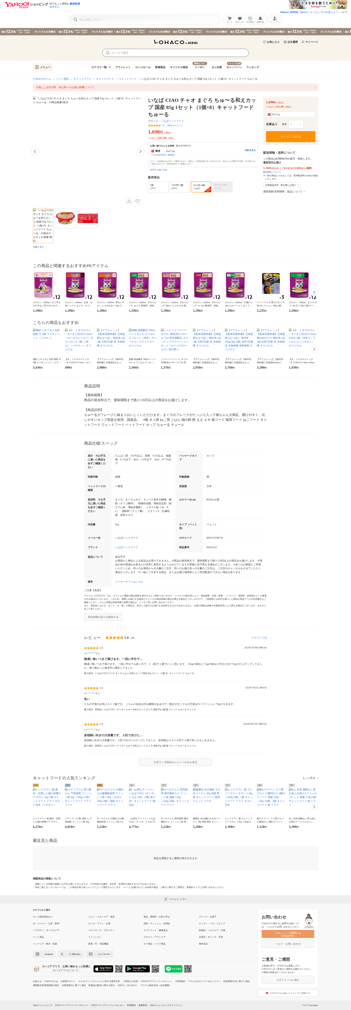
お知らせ (37, 981)
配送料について (272, 172)
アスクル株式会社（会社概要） (156, 985)
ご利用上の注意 (130, 981)
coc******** (90, 653)
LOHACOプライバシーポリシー (156, 981)
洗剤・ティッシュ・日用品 (157, 923)
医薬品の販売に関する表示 (101, 985)
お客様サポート (68, 981)
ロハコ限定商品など (43, 917)
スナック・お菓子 (207, 917)
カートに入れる (290, 136)
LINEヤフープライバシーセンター (107, 1005)
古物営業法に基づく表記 (74, 985)
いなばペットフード (172, 121)
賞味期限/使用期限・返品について (282, 191)
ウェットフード (128, 79)
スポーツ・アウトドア (154, 937)
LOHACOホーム (42, 79)
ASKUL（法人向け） (127, 985)
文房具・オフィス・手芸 (211, 937)
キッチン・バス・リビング (212, 923)
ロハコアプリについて (65, 970)
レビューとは (259, 637)
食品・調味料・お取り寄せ (157, 917)
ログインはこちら (158, 169)
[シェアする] (129, 201)
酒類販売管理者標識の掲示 (46, 985)
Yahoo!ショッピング (42, 1005)
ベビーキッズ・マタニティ (101, 930)
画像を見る (38, 247)
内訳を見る (250, 150)
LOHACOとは (51, 981)
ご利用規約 (179, 981)
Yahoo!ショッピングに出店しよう (318, 12)
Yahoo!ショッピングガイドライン (166, 1005)
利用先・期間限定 (167, 155)
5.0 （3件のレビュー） (173, 125)
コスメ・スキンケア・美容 (101, 917)
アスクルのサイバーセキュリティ (204, 981)
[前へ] (35, 151)
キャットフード (82, 79)
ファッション (94, 937)
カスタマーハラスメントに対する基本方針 (99, 981)
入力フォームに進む (287, 980)
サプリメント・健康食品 (156, 930)
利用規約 (131, 1005)
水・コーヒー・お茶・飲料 (46, 923)
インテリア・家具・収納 (45, 944)
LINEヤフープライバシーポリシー (71, 1005)
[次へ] (140, 151)
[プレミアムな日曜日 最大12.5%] (175, 31)
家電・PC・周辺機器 (98, 944)
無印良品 (203, 944)
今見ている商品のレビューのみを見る (175, 762)
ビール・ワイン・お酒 (99, 923)
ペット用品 (62, 79)
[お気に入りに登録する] (137, 201)
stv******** (89, 693)
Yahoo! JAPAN (289, 12)
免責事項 (142, 1005)
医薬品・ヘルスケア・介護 (212, 930)
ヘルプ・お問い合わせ (288, 944)
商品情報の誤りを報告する (103, 617)
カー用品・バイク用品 (154, 944)
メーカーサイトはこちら (129, 581)
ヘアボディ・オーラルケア (46, 930)
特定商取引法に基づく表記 (236, 981)
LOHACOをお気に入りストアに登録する (290, 993)
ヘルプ (343, 12)
